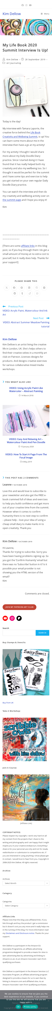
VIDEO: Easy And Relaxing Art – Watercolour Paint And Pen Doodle (26, 441)
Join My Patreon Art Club (19, 607)
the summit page (12, 199)
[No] (48, 1000)
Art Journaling (13, 63)
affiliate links (28, 245)
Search (6, 628)
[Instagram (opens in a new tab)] (26, 5)
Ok (18, 1007)
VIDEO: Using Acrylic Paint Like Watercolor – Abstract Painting (26, 389)
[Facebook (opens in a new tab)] (23, 5)
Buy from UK (8, 702)
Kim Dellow (12, 13)
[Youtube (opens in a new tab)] (29, 5)
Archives (6, 879)
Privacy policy (30, 1007)
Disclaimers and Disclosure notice (20, 933)
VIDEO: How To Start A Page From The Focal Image (26, 456)
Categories (7, 901)
